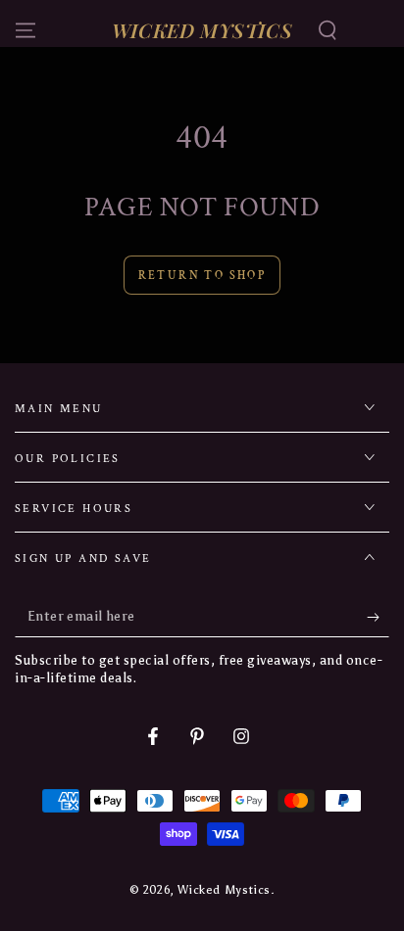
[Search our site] (327, 30)
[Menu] (25, 30)
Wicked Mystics (223, 890)
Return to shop (202, 275)
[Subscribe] (378, 617)
